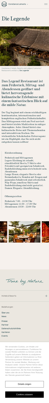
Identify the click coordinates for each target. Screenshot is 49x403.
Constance (6, 68)
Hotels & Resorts (9, 296)
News (4, 316)
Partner (5, 325)
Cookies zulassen (24, 394)
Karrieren (6, 332)
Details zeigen (24, 384)
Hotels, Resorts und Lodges (21, 68)
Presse (5, 321)
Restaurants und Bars (10, 70)
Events (5, 336)
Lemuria (37, 68)
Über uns (5, 313)
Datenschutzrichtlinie (11, 328)
